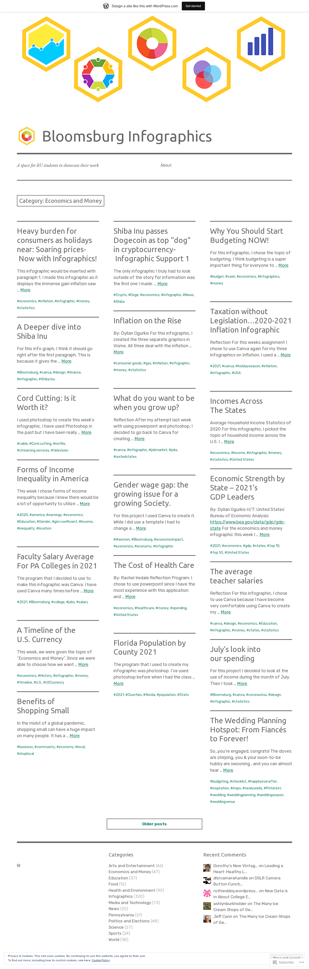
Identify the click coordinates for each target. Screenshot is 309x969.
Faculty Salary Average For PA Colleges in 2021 (57, 561)
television (60, 450)
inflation (46, 301)
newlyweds (253, 788)
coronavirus (257, 695)
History (46, 676)
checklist (239, 781)
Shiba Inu (48, 379)
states (260, 546)
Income (239, 453)
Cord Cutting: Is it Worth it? (46, 402)
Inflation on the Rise (147, 320)
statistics (27, 308)
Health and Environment (132, 890)
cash (231, 277)
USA (237, 373)
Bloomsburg (28, 372)
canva (229, 366)
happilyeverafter (263, 781)
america (38, 515)
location (45, 528)
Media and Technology (130, 902)
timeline (25, 682)
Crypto (121, 295)
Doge (135, 295)
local (81, 747)
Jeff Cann (222, 916)
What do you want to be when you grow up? (154, 402)
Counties (135, 695)
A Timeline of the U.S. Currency (46, 635)
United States (243, 460)
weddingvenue (223, 802)
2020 (23, 515)
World (114, 939)
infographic (66, 301)
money (84, 301)
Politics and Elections (129, 921)
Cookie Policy (101, 960)
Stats (184, 695)
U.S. (39, 682)
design (60, 372)
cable (23, 444)
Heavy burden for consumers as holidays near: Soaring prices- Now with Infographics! (57, 244)
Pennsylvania (121, 914)
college (59, 602)
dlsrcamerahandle (230, 878)
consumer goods (129, 363)
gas (148, 363)
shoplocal (26, 754)
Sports (115, 933)
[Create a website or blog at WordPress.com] (18, 865)
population (167, 695)
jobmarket (159, 450)
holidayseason (249, 366)
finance (75, 372)
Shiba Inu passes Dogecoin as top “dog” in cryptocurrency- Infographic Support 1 (152, 244)
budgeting (220, 781)
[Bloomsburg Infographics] (154, 65)
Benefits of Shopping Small (43, 706)
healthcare (145, 608)
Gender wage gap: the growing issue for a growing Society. (151, 494)
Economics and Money (130, 871)
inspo (237, 788)
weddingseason (271, 795)
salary (83, 602)
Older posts (154, 823)
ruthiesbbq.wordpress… (235, 890)
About (166, 165)
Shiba (120, 302)
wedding (218, 795)
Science (116, 927)
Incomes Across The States (236, 405)
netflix (60, 444)
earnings (55, 515)
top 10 (274, 546)
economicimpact (169, 540)
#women (123, 540)
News (189, 295)
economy (144, 546)
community (46, 747)
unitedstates (126, 457)
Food (113, 884)
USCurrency (55, 682)
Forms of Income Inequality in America (53, 474)
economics (27, 301)
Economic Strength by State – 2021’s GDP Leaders (247, 487)
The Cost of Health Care (153, 565)
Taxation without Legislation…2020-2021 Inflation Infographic (251, 320)
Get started (193, 6)
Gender (44, 522)
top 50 (217, 553)
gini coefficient (65, 522)
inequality (27, 528)
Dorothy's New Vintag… (235, 865)
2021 (216, 366)
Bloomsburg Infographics (127, 135)
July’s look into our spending (235, 654)
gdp (248, 546)
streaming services (34, 450)
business (26, 747)
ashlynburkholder (229, 903)
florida (150, 695)
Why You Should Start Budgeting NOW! (246, 235)
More (25, 290)
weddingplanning (242, 795)
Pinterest (273, 788)
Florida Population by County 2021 (149, 647)
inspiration (220, 788)
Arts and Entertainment (132, 865)
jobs (174, 450)
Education (27, 522)
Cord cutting (41, 444)
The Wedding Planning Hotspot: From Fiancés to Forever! (248, 729)
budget (218, 277)
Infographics (270, 277)
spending (180, 608)
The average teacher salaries (236, 576)
